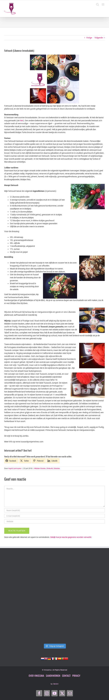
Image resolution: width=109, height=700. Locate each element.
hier (21, 120)
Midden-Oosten (40, 468)
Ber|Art (55, 684)
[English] (46, 658)
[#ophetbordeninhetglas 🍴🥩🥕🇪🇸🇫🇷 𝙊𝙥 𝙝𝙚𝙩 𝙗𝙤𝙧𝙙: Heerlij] (80, 598)
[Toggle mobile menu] (103, 4)
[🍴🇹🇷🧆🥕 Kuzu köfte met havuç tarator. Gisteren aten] (29, 569)
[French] (52, 658)
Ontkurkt (49, 468)
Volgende (99, 38)
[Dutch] (42, 658)
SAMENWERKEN (53, 675)
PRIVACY (76, 675)
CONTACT (66, 675)
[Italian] (56, 658)
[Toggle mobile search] (97, 4)
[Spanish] (59, 658)
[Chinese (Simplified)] (66, 658)
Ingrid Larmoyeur (14, 468)
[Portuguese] (63, 658)
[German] (49, 658)
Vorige (89, 38)
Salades (57, 468)
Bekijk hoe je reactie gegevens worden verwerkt (70, 537)
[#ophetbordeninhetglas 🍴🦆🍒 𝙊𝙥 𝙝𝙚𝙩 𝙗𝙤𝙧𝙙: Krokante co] (29, 627)
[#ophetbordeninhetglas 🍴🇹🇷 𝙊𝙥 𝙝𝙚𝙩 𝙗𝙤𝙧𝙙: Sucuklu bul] (80, 569)
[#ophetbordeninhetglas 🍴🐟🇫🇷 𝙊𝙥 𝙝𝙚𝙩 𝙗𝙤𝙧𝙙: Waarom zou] (29, 598)
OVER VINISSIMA (36, 675)
